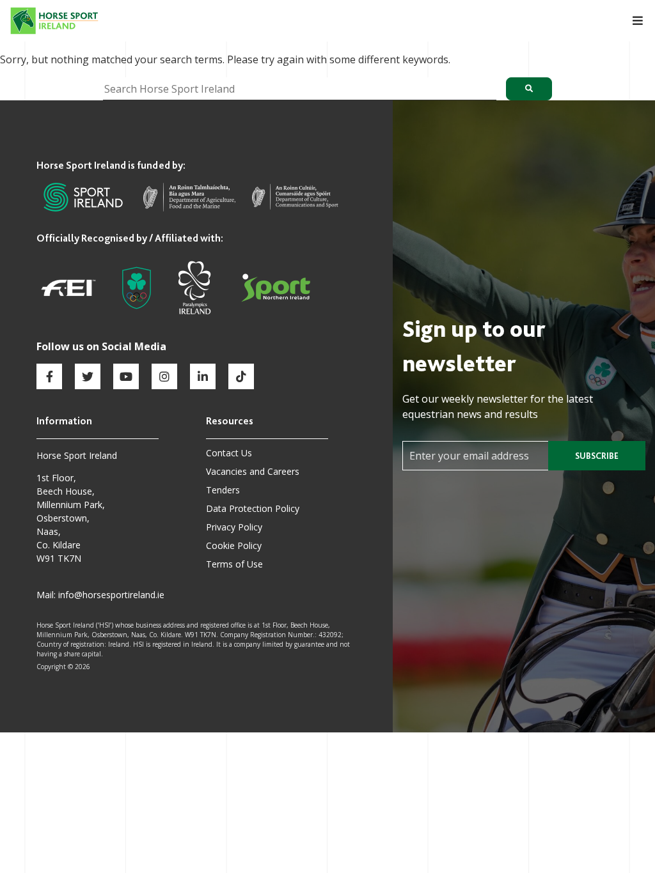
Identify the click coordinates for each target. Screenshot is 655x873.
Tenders (223, 490)
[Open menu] (630, 20)
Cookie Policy (234, 545)
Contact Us (229, 453)
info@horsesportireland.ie (111, 595)
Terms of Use (234, 564)
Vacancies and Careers (252, 471)
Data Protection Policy (252, 508)
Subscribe (597, 456)
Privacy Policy (234, 527)
